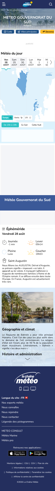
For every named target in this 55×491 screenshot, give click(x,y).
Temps (5, 117)
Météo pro (7, 440)
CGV (33, 463)
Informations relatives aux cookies (29, 467)
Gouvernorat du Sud (20, 10)
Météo (3, 10)
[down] (27, 359)
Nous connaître (10, 407)
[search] (50, 4)
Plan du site (43, 463)
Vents (16, 117)
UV (26, 117)
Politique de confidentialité (17, 472)
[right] (51, 63)
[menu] (4, 4)
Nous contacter (10, 417)
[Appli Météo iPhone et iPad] (17, 454)
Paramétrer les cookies (42, 472)
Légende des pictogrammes (18, 421)
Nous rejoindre (10, 412)
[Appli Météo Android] (37, 454)
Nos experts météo (12, 402)
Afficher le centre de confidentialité (29, 477)
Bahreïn (9, 10)
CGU (26, 463)
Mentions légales (14, 463)
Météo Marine (9, 435)
